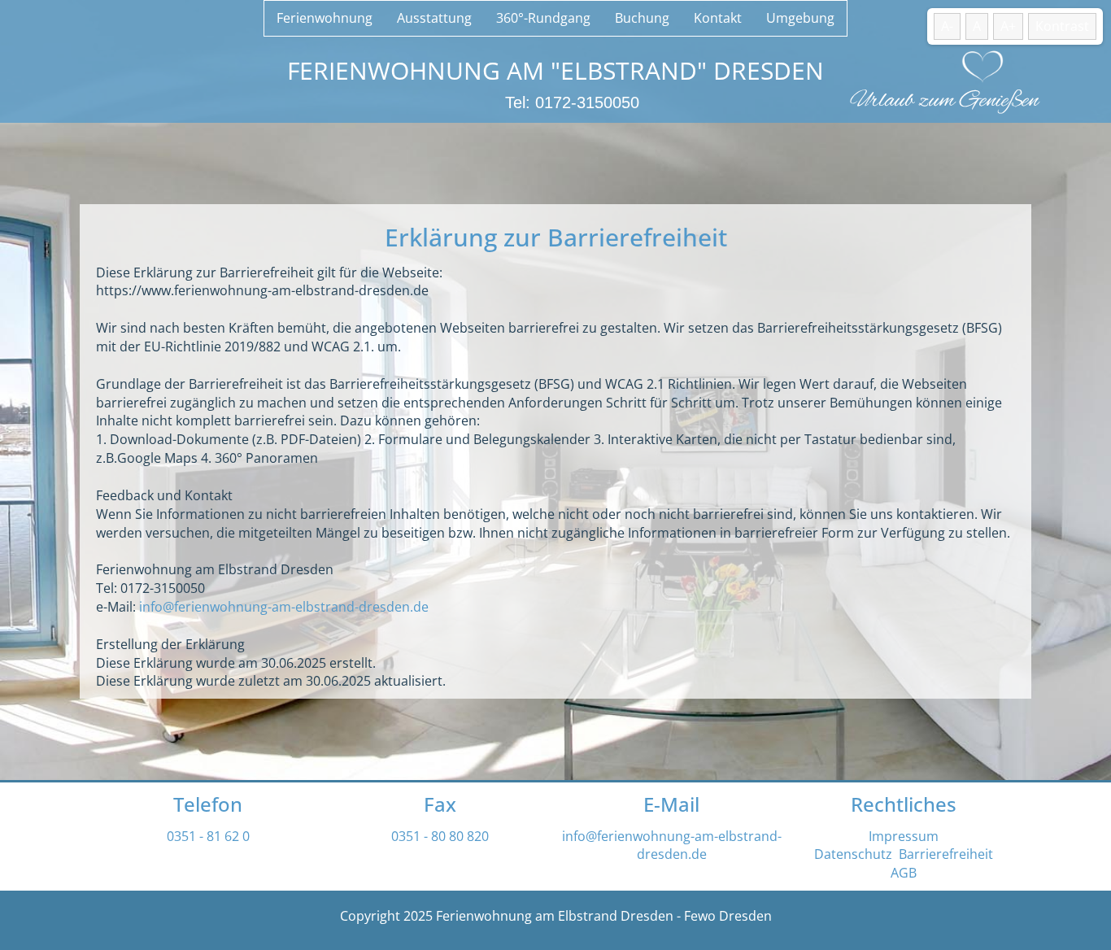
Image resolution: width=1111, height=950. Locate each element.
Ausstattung (434, 18)
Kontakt (718, 18)
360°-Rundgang (543, 18)
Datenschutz (853, 854)
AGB (904, 873)
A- (947, 26)
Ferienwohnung (325, 18)
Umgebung (800, 18)
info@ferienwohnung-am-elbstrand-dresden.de (284, 607)
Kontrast (1062, 26)
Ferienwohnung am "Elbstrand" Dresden (555, 70)
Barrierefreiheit (946, 854)
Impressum (904, 836)
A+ (1008, 26)
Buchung (642, 18)
